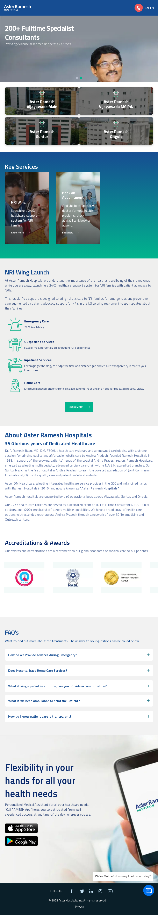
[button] (77, 78)
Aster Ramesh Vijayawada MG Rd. (116, 104)
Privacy (79, 906)
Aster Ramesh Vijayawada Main (42, 104)
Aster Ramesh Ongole (116, 134)
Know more (76, 407)
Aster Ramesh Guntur (42, 134)
